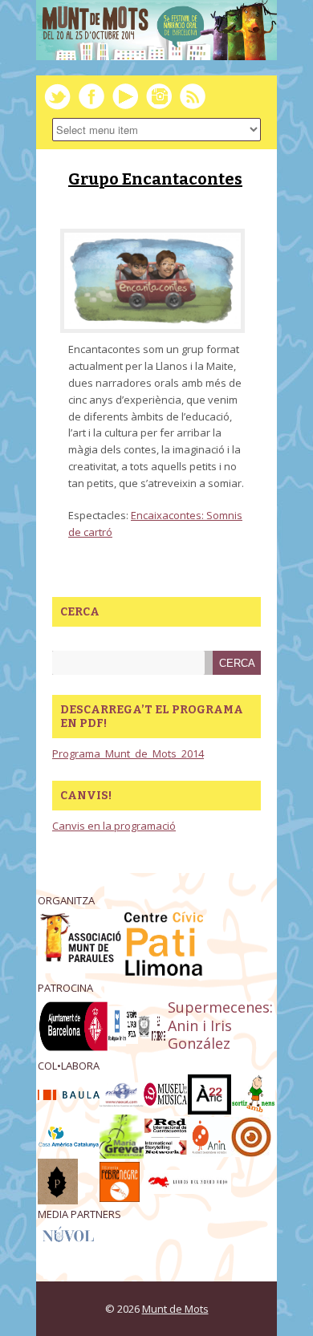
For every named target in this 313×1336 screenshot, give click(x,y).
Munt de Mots (175, 1308)
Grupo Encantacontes (155, 179)
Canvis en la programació (114, 825)
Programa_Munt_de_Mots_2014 (128, 753)
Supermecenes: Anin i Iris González (220, 1025)
